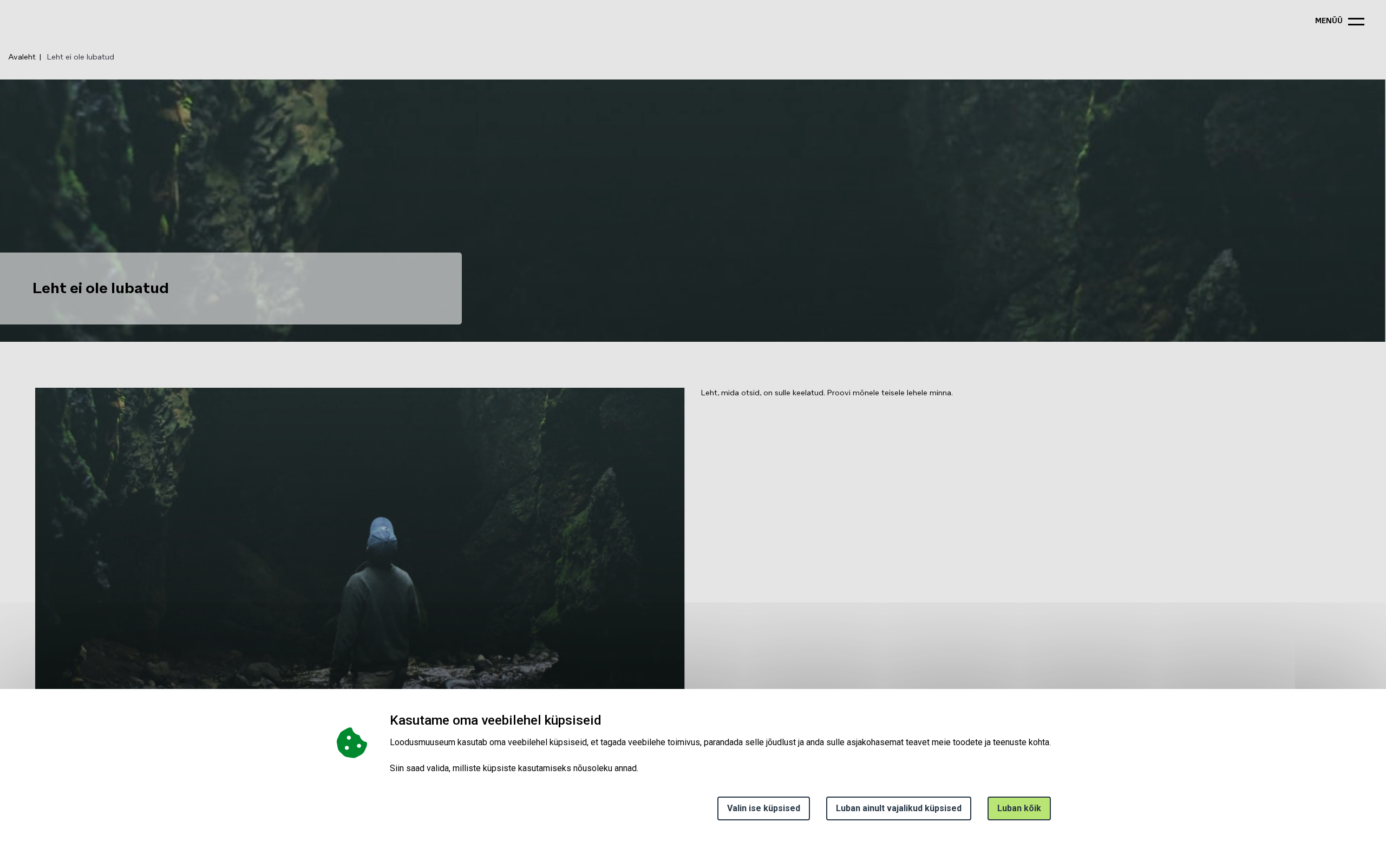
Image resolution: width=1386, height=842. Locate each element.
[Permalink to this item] (605, 720)
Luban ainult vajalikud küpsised (899, 808)
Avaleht (22, 57)
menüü (1329, 21)
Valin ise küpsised (763, 808)
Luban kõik (1019, 808)
